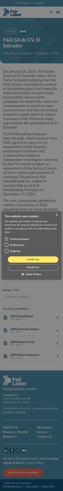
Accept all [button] (33, 259)
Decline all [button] (33, 267)
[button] (31, 274)
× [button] (56, 215)
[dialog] (31, 245)
